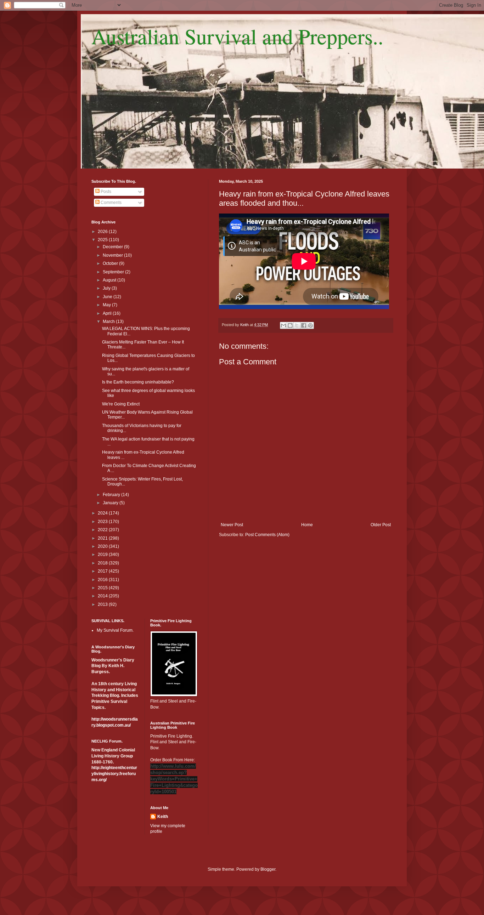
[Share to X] (296, 325)
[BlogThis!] (290, 325)
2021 (103, 538)
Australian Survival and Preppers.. (237, 36)
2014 (103, 595)
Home (307, 524)
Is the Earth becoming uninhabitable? (138, 382)
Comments (111, 202)
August (110, 280)
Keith (162, 816)
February (112, 494)
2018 (103, 563)
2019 (103, 554)
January (111, 502)
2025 (103, 239)
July (107, 288)
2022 (103, 529)
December (113, 246)
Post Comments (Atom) (267, 534)
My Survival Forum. (115, 630)
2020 (103, 546)
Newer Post (232, 524)
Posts (105, 191)
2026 (103, 231)
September (114, 271)
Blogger (267, 869)
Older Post (381, 524)
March (109, 321)
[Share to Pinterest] (310, 325)
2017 (103, 571)
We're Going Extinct (121, 404)
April (108, 313)
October (111, 263)
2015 (103, 587)
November (113, 255)
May (107, 304)
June (108, 296)
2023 (103, 521)
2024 (103, 513)
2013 (103, 604)
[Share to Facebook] (303, 325)
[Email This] (283, 325)
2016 (103, 579)
